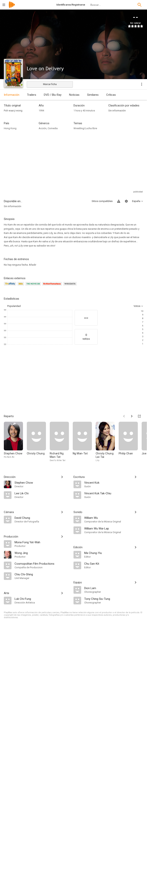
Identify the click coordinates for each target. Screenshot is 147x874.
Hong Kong (10, 128)
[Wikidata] (70, 286)
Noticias (74, 94)
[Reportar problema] (118, 201)
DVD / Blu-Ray (52, 94)
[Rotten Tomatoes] (52, 286)
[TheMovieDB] (33, 286)
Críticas (111, 94)
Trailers (31, 94)
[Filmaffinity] (10, 286)
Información (11, 94)
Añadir (32, 264)
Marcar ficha (50, 84)
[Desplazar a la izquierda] (124, 416)
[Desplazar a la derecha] (132, 416)
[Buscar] (139, 5)
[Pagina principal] (12, 7)
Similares (93, 94)
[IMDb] (21, 286)
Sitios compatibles (102, 201)
